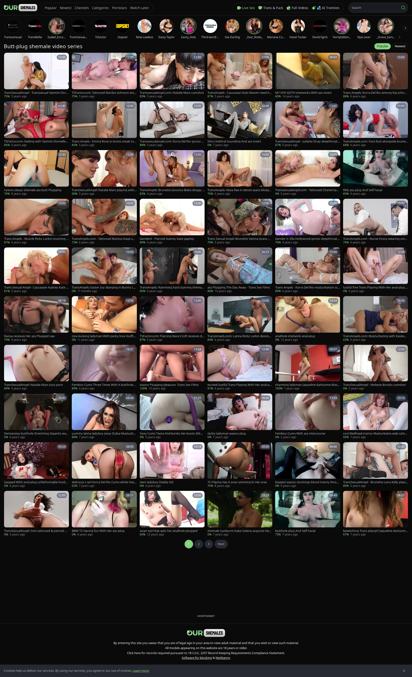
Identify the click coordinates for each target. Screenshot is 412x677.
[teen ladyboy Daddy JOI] (172, 465)
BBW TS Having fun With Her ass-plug (98, 530)
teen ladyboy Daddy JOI (156, 482)
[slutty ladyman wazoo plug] (239, 416)
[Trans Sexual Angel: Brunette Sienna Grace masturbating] (239, 222)
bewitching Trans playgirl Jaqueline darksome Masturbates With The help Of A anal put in (375, 530)
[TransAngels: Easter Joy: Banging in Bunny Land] (104, 270)
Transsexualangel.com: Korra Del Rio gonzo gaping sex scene (171, 141)
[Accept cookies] (404, 671)
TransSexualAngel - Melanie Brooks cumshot (374, 384)
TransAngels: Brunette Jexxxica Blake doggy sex (172, 190)
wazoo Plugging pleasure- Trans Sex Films (169, 384)
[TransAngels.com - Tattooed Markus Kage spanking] (104, 222)
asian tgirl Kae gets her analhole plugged (168, 530)
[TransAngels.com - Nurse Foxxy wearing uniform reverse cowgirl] (375, 222)
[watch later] (9, 58)
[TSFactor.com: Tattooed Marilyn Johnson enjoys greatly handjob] (104, 76)
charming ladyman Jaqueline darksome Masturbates (307, 384)
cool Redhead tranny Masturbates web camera (375, 433)
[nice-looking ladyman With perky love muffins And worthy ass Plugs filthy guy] (104, 319)
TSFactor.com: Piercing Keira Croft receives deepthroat (172, 336)
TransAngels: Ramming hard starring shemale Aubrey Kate (172, 287)
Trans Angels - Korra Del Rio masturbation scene (307, 287)
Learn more (141, 670)
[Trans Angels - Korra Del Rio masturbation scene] (307, 270)
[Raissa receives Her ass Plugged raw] (36, 319)
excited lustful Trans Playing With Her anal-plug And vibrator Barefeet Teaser (239, 384)
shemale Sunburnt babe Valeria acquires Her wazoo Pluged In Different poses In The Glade (239, 530)
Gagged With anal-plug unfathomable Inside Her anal (35, 482)
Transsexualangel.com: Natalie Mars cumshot (172, 92)
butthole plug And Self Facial (295, 530)
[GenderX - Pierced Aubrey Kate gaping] (172, 222)
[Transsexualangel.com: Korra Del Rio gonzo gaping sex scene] (172, 124)
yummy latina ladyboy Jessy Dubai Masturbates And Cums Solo (104, 433)
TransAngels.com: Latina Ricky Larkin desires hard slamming (238, 336)
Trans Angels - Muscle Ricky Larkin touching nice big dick (36, 238)
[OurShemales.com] (20, 7)
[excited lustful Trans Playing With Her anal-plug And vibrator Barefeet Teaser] (239, 368)
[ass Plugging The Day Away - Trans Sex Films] (239, 270)
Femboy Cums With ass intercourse (300, 433)
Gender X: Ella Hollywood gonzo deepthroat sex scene (307, 238)
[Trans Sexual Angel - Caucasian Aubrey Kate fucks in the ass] (36, 270)
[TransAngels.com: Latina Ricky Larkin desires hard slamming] (239, 319)
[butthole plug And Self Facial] (307, 514)
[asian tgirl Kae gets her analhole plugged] (172, 514)
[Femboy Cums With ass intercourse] (307, 416)
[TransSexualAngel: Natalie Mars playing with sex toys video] (104, 173)
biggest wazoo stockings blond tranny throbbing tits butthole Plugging (306, 482)
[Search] (403, 7)
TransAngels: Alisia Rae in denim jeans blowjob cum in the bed (239, 190)
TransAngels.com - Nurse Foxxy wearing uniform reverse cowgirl (375, 238)
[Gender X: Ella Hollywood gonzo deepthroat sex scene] (307, 222)
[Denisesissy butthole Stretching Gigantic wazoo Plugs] (36, 416)
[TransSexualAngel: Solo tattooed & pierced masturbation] (36, 514)
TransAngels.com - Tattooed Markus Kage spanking (104, 238)
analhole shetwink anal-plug (295, 336)
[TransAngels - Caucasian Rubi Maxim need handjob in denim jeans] (239, 76)
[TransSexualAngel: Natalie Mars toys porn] (36, 368)
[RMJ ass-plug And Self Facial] (375, 173)
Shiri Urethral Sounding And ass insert (234, 141)
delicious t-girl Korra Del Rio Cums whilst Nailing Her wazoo (103, 482)
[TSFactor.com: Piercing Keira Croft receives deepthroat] (172, 319)
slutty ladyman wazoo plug (226, 433)
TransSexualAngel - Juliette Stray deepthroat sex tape (307, 141)
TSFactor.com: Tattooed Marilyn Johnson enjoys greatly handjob (104, 92)
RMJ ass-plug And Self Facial (362, 190)
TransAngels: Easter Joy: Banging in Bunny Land (103, 287)
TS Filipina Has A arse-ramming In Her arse (237, 482)
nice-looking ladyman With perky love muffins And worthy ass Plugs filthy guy (103, 336)
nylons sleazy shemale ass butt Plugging (32, 190)
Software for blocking (197, 658)
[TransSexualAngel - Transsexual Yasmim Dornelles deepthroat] (36, 76)
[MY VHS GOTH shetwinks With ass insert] (307, 76)
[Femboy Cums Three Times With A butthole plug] (104, 368)
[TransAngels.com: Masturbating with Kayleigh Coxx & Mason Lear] (375, 319)
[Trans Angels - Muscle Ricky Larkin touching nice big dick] (36, 222)
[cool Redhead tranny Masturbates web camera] (375, 416)
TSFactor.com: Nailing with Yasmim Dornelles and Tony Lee (35, 141)
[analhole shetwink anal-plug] (307, 319)
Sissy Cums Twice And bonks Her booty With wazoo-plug (171, 433)
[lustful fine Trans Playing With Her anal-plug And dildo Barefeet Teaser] (375, 270)
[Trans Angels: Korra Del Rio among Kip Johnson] (375, 76)
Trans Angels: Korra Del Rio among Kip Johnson (375, 92)
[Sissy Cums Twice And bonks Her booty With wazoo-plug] (172, 416)
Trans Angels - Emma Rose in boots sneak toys (104, 141)
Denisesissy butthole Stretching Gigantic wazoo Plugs (35, 433)
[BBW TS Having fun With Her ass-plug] (104, 514)
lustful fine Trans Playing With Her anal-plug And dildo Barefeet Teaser (375, 287)
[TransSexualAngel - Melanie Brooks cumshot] (375, 368)
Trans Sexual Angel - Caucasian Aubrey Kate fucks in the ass (36, 287)
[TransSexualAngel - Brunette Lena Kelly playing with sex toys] (375, 465)
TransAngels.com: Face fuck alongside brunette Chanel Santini (375, 141)
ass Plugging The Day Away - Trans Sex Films (238, 287)
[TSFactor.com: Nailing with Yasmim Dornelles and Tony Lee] (36, 124)
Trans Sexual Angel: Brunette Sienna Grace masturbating (239, 238)
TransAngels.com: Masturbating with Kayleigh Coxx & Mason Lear (375, 336)
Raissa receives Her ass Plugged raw (29, 336)
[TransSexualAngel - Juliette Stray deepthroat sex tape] (307, 124)
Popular (382, 46)
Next (221, 544)
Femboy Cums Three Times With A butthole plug (104, 384)
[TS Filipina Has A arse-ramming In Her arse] (239, 465)
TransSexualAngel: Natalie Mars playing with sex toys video (104, 190)
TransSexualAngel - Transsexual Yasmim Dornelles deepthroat (36, 92)
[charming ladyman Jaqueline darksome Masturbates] (307, 368)
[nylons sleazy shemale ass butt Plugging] (36, 173)
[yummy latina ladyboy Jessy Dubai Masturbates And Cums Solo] (104, 416)
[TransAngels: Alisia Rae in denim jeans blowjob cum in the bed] (239, 173)
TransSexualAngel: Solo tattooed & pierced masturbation (36, 530)
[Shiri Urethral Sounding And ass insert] (239, 124)
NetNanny (223, 658)
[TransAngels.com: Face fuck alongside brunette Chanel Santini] (375, 124)
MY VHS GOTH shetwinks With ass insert (303, 92)
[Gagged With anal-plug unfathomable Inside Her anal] (36, 465)
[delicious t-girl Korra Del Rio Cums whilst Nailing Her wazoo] (104, 465)
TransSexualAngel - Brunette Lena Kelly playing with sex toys (375, 482)
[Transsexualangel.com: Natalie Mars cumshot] (172, 76)
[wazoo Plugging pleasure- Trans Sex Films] (172, 368)
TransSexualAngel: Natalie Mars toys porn (33, 384)
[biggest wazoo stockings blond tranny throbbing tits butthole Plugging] (307, 465)
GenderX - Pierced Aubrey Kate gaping (167, 238)
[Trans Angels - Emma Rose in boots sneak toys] (104, 124)
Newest (400, 46)
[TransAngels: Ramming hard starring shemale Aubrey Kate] (172, 270)
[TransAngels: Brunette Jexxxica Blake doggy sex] (172, 173)
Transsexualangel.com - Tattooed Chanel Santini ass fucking (307, 190)
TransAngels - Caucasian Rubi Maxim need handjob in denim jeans (239, 92)
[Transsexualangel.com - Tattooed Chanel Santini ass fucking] (307, 173)
